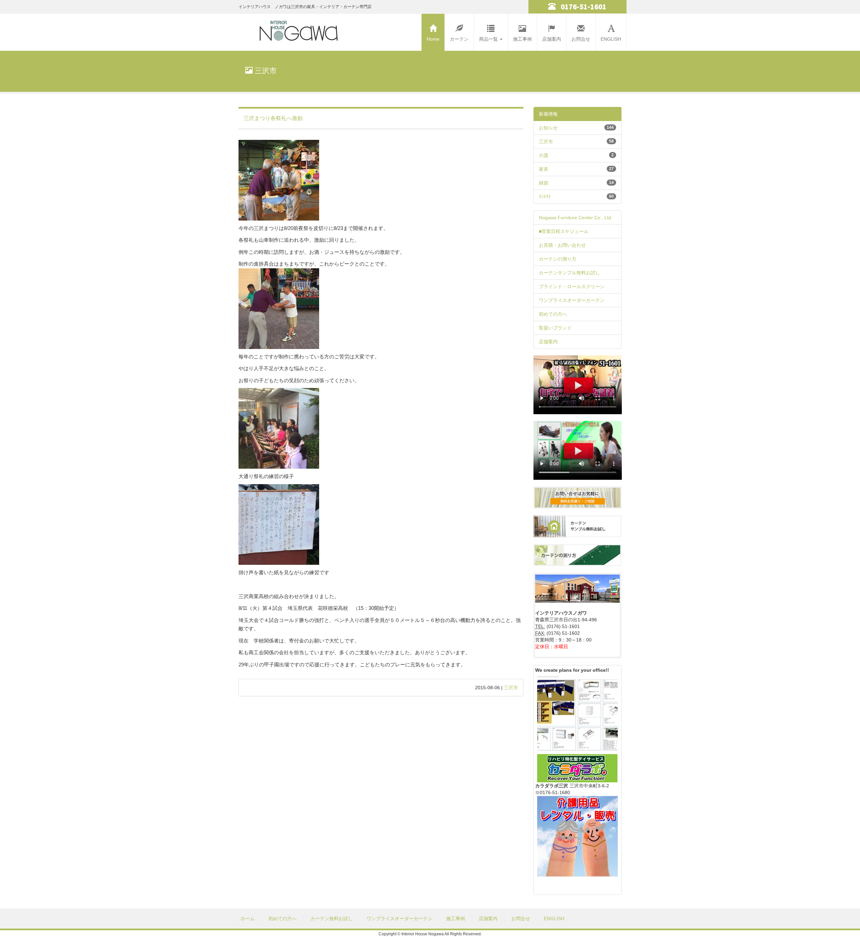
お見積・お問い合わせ (562, 245)
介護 (543, 155)
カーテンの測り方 (557, 259)
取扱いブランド (555, 327)
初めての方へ (553, 314)
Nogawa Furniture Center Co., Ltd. (575, 217)
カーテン (459, 39)
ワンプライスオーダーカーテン (572, 300)
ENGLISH (611, 39)
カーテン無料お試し (331, 918)
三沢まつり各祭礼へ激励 (273, 118)
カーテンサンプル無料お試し (569, 272)
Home (433, 39)
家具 (543, 169)
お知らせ (548, 127)
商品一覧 (489, 39)
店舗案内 (551, 39)
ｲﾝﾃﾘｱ (545, 196)
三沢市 (511, 687)
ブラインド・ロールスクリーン (572, 286)
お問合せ (580, 39)
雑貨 (543, 183)
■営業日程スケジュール (564, 231)
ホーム (248, 918)
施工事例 (522, 39)
